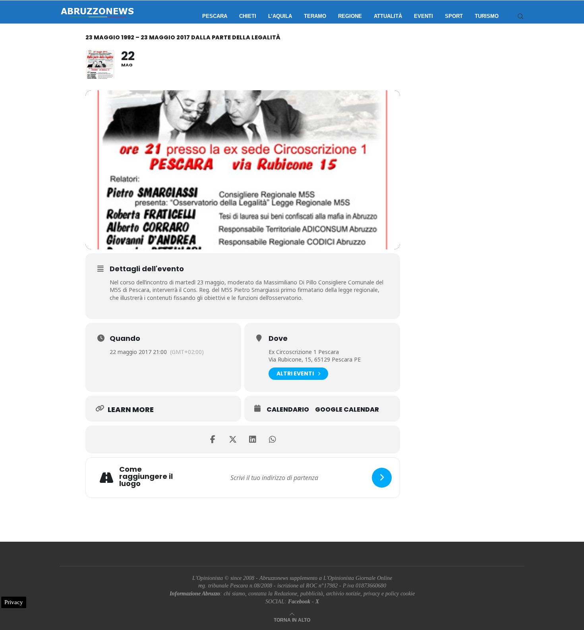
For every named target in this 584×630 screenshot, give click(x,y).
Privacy (13, 602)
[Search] (520, 16)
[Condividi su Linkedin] (253, 439)
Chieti (247, 16)
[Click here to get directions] (382, 478)
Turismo (487, 16)
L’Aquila (280, 16)
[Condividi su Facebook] (213, 439)
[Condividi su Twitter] (233, 439)
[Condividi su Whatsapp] (272, 439)
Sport (454, 16)
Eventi (423, 16)
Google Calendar (347, 410)
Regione (350, 16)
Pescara (214, 16)
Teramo (315, 16)
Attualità (388, 16)
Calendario (288, 410)
